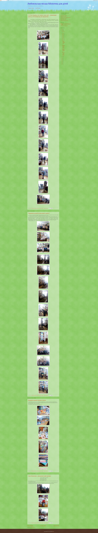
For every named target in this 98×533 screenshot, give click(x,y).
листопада (63, 31)
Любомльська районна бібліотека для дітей (65, 17)
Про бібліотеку (38, 8)
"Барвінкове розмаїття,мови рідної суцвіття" (39, 213)
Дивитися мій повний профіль (64, 25)
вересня (63, 34)
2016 (62, 61)
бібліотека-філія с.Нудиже (64, 15)
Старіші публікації (56, 525)
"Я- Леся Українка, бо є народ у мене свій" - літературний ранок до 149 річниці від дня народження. (42, 15)
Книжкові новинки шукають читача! (37, 400)
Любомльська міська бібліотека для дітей (47, 3)
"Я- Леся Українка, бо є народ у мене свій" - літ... (63, 43)
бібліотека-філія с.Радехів (64, 18)
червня (63, 37)
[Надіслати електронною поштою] (49, 208)
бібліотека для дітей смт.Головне (64, 20)
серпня (63, 35)
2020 (62, 30)
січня (62, 56)
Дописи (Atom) (33, 527)
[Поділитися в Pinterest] (52, 208)
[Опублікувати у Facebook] (51, 208)
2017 (62, 60)
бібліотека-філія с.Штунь (63, 16)
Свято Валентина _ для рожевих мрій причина (39, 476)
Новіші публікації (30, 525)
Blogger (53, 531)
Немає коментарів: (46, 208)
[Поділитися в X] (50, 208)
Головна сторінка (31, 8)
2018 (62, 59)
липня (63, 36)
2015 (62, 62)
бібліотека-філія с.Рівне (63, 19)
